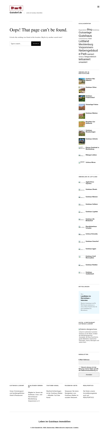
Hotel (90, 38)
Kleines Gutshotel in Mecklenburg (92, 148)
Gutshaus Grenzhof (92, 241)
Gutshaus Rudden (92, 265)
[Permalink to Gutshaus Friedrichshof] (82, 98)
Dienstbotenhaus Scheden (91, 227)
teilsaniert (84, 59)
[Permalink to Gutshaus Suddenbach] (82, 272)
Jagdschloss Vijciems (90, 182)
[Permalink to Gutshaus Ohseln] (82, 189)
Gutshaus (85, 35)
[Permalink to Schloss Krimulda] (82, 234)
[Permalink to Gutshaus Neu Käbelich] (82, 81)
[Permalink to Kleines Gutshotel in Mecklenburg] (82, 148)
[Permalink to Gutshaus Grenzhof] (82, 241)
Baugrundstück (83, 30)
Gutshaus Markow (92, 113)
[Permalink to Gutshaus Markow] (82, 115)
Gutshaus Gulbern (92, 204)
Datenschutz (50, 427)
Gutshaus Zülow (91, 87)
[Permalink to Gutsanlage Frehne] (82, 107)
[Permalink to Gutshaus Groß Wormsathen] (82, 259)
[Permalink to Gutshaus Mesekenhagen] (82, 133)
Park (84, 54)
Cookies (75, 427)
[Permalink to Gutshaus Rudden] (82, 265)
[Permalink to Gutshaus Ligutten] (82, 212)
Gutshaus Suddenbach (90, 273)
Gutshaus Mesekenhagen (90, 131)
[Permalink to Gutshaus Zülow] (82, 90)
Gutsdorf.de (16, 12)
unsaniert (83, 62)
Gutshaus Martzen (92, 197)
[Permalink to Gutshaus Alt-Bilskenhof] (82, 219)
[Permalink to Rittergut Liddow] (82, 155)
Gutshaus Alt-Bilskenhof (90, 219)
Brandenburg (95, 30)
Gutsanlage (85, 32)
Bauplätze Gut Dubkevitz (90, 122)
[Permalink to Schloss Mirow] (82, 162)
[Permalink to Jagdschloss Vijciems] (82, 182)
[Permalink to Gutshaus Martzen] (82, 197)
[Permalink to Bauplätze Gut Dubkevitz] (82, 124)
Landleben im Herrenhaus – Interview (86, 298)
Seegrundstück (90, 57)
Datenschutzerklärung (88, 370)
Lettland (84, 41)
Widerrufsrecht (60, 427)
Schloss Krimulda (92, 234)
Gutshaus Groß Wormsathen (91, 257)
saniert (90, 54)
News (82, 294)
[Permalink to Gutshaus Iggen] (82, 249)
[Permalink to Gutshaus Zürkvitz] (82, 141)
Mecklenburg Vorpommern (86, 46)
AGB (44, 427)
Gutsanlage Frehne (92, 104)
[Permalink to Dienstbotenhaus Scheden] (82, 226)
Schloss (81, 57)
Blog (89, 29)
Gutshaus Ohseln (91, 189)
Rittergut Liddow (91, 155)
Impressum (69, 427)
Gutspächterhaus (83, 38)
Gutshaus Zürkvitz (92, 139)
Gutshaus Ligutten (92, 211)
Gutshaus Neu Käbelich (90, 79)
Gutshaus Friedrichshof (90, 96)
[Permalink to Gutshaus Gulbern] (82, 204)
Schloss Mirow (90, 162)
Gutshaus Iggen (91, 249)
